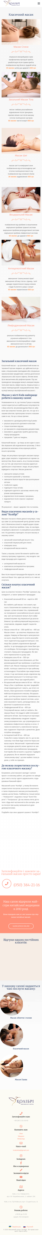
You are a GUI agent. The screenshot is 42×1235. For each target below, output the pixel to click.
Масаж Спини (21, 46)
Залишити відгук (21, 1173)
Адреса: (21, 1190)
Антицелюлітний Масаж (21, 268)
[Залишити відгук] (21, 1170)
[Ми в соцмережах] (21, 1163)
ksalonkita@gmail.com (21, 1150)
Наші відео (21, 1180)
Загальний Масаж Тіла (21, 99)
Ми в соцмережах (21, 1166)
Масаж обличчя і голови (21, 1018)
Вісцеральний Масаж (21, 214)
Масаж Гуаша (21, 1079)
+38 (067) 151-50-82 (21, 1120)
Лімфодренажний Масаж (21, 325)
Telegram (21, 1136)
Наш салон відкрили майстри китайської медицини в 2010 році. (21, 905)
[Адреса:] (21, 1186)
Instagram (21, 1159)
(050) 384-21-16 (26, 885)
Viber (21, 1133)
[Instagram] (21, 1155)
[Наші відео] (21, 1177)
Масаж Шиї (21, 155)
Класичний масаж (21, 1049)
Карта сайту (23, 1231)
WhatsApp (21, 1139)
